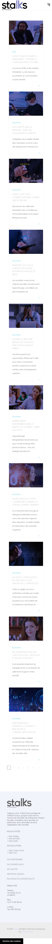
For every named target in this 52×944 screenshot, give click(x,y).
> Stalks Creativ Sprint (15, 851)
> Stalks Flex (12, 853)
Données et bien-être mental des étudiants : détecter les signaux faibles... (23, 344)
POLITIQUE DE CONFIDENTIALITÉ (20, 879)
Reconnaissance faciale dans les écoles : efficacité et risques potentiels (26, 655)
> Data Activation (13, 839)
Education (16, 123)
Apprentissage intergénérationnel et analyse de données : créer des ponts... (25, 426)
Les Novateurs (27, 931)
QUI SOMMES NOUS (15, 864)
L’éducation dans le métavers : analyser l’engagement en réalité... (24, 130)
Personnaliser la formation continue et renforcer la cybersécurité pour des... (24, 728)
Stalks (15, 929)
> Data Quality (12, 841)
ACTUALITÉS (12, 869)
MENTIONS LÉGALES (15, 874)
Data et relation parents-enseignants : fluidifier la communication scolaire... (25, 59)
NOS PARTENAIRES (15, 860)
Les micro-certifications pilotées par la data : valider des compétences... (25, 580)
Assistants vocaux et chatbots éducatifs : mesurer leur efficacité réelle (23, 270)
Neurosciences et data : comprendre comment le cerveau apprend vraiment (25, 501)
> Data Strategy (13, 836)
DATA (14, 52)
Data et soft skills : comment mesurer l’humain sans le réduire (25, 197)
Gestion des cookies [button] (12, 941)
